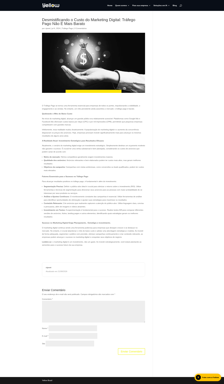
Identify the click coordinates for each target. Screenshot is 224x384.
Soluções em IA (160, 5)
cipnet (47, 28)
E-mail (45, 336)
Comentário (47, 299)
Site (43, 344)
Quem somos (121, 5)
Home (109, 5)
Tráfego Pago (67, 28)
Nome (45, 328)
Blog (175, 5)
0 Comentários (81, 28)
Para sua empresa (140, 5)
